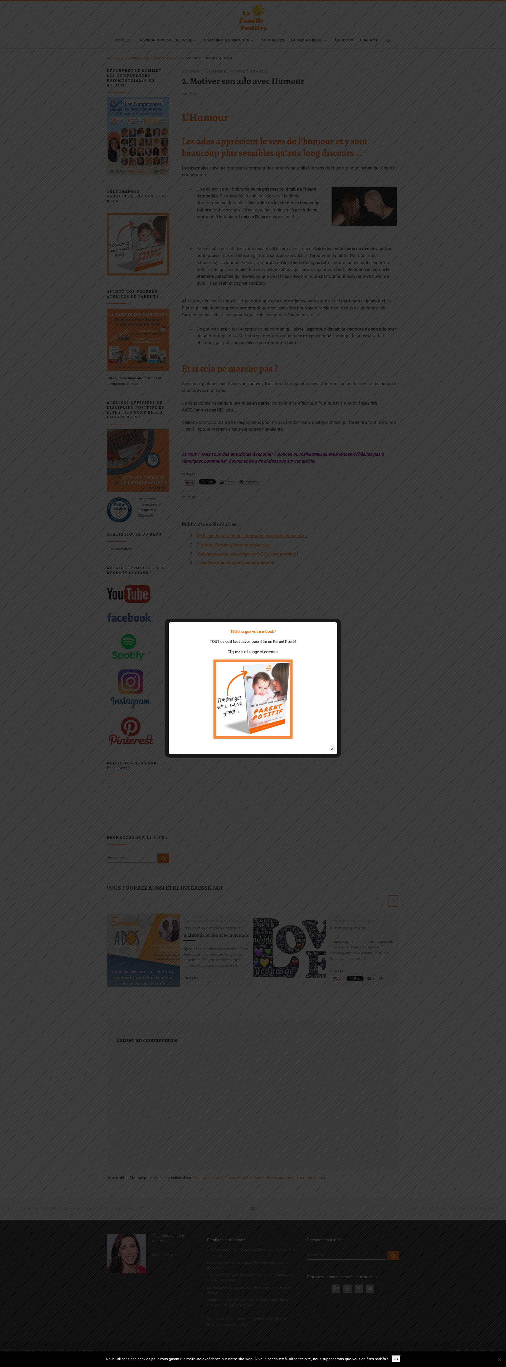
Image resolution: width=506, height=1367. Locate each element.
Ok (396, 1359)
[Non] (499, 1359)
